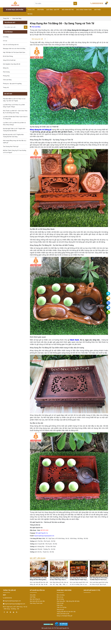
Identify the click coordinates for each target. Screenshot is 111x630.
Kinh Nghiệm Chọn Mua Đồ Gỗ (11, 64)
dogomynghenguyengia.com (12, 601)
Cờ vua (5, 40)
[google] (16, 612)
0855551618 (97, 3)
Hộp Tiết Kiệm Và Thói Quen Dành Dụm (14, 52)
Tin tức (29, 14)
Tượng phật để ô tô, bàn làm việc (66, 611)
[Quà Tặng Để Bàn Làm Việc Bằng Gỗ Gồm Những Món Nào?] (39, 569)
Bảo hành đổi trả (68, 9)
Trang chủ (31, 9)
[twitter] (7, 612)
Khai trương (6, 72)
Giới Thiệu (32, 597)
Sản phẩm (40, 9)
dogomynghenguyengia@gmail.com (15, 603)
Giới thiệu (97, 9)
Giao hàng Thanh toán (83, 9)
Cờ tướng (5, 36)
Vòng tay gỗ (60, 609)
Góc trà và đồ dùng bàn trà (10, 44)
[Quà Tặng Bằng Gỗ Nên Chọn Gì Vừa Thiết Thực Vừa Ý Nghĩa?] (59, 569)
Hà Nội (86, 538)
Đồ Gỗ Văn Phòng (8, 56)
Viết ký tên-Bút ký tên (63, 613)
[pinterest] (10, 612)
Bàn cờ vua (60, 597)
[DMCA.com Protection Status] (48, 624)
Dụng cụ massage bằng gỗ (64, 615)
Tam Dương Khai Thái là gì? (10, 146)
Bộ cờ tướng (60, 599)
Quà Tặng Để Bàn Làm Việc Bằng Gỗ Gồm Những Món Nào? (38, 579)
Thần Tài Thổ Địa (61, 607)
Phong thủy (6, 75)
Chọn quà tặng (16, 18)
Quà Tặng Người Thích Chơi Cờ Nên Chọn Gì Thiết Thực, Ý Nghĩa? (78, 579)
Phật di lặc (60, 605)
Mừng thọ (5, 68)
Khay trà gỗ (60, 603)
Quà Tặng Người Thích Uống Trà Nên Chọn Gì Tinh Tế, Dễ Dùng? (98, 579)
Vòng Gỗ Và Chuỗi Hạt (9, 60)
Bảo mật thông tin (35, 599)
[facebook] (4, 612)
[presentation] (33, 575)
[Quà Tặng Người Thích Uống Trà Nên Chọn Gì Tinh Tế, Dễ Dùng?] (99, 569)
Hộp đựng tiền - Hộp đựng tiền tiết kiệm (68, 601)
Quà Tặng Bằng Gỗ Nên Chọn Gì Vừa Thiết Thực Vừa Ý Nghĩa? (59, 579)
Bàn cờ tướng (60, 595)
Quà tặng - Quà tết (52, 9)
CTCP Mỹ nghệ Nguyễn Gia (61, 628)
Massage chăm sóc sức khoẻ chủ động (14, 48)
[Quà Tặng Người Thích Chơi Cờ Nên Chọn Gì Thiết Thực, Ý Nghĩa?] (79, 569)
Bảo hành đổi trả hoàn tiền (37, 601)
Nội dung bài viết (37, 39)
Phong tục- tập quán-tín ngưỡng (12, 83)
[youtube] (13, 612)
